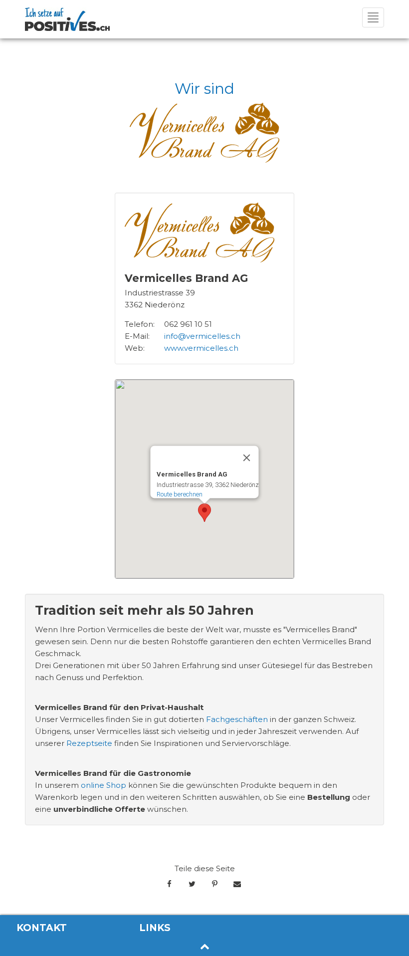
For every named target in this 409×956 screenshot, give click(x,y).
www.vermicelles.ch (201, 348)
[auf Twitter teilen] (192, 884)
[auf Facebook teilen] (169, 884)
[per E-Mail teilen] (237, 884)
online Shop (103, 785)
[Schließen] (247, 458)
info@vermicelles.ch (202, 336)
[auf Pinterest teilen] (215, 884)
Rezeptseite (89, 743)
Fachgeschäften (237, 719)
